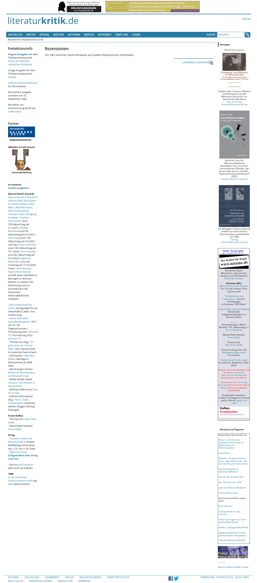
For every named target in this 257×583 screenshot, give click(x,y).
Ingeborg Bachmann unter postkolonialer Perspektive (232, 534)
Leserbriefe (52, 577)
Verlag (246, 19)
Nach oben (242, 577)
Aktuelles (15, 34)
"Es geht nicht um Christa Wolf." (20, 345)
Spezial (45, 34)
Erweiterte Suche (118, 577)
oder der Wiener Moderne (232, 487)
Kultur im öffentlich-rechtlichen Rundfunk (20, 62)
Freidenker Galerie (234, 278)
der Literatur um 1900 (230, 482)
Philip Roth (31, 197)
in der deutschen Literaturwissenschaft (20, 478)
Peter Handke (28, 251)
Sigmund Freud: (22, 455)
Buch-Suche (15, 581)
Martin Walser (19, 204)
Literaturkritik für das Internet (230, 513)
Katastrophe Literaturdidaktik (233, 309)
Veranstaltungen (40, 581)
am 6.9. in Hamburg (237, 328)
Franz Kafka (14, 429)
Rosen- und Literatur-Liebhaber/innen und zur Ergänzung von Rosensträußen (231, 443)
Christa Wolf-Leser (228, 492)
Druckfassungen (90, 577)
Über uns (121, 34)
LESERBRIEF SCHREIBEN (195, 62)
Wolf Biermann (24, 207)
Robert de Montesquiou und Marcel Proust (21, 374)
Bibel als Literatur (23, 464)
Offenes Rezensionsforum (22, 83)
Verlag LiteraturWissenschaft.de (234, 240)
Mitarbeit (105, 34)
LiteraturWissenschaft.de (234, 178)
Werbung (84, 581)
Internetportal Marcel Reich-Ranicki (19, 270)
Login (136, 34)
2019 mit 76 (14, 338)
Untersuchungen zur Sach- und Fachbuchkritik (232, 520)
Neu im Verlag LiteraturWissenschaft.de (234, 103)
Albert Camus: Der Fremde (234, 285)
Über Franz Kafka (234, 344)
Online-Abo (14, 111)
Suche (211, 34)
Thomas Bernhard (18, 229)
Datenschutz (224, 577)
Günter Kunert (16, 197)
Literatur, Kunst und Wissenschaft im (21, 442)
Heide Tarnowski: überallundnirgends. (19, 320)
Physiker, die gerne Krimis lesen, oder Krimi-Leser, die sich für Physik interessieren (233, 461)
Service (89, 34)
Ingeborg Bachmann (19, 259)
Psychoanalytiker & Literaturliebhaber (229, 470)
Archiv (31, 34)
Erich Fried (14, 238)
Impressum (207, 577)
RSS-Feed (13, 577)
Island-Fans (224, 452)
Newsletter (65, 581)
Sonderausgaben (18, 188)
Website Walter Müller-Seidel (233, 567)
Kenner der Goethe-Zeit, (231, 476)
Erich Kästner (226, 505)
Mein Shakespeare (18, 210)
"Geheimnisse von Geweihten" (233, 297)
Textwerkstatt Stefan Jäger (234, 359)
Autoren (74, 34)
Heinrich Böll (15, 200)
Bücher (58, 34)
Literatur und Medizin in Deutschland (21, 384)
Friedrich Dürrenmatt (18, 219)
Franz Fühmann (27, 244)
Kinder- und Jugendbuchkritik (234, 527)
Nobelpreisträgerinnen (234, 352)
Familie (12, 77)
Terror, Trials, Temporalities (18, 401)
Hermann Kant (16, 214)
